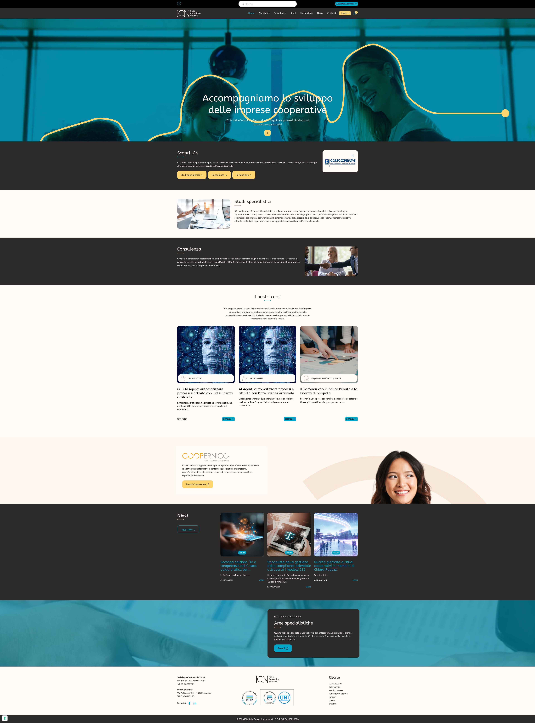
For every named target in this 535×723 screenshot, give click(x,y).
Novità (242, 553)
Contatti (331, 13)
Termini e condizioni (338, 694)
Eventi (336, 553)
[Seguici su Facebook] (189, 703)
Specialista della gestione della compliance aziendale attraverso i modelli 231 (289, 566)
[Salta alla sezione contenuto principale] (267, 133)
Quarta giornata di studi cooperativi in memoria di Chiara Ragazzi (334, 566)
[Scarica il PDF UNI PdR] (277, 698)
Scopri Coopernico (196, 484)
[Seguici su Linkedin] (195, 703)
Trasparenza (334, 687)
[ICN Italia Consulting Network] (188, 13)
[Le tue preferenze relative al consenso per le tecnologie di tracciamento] (5, 718)
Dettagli (227, 419)
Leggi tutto (187, 529)
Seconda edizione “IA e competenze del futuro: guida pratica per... (238, 566)
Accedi (281, 648)
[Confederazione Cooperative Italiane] (351, 155)
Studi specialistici (190, 174)
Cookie (332, 700)
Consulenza (280, 13)
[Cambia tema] (179, 3)
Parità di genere (336, 690)
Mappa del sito (335, 684)
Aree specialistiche (345, 4)
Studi (293, 13)
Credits (332, 704)
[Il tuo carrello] (354, 13)
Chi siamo (264, 13)
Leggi (261, 580)
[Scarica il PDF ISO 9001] (249, 698)
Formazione (306, 13)
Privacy (332, 697)
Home (251, 13)
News (320, 13)
